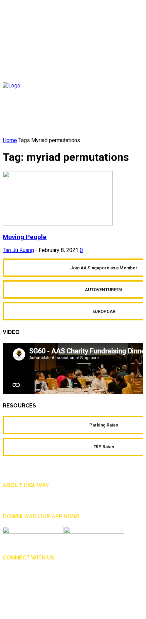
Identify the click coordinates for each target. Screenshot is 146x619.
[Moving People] (58, 223)
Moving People (25, 237)
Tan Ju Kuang (18, 250)
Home (10, 140)
